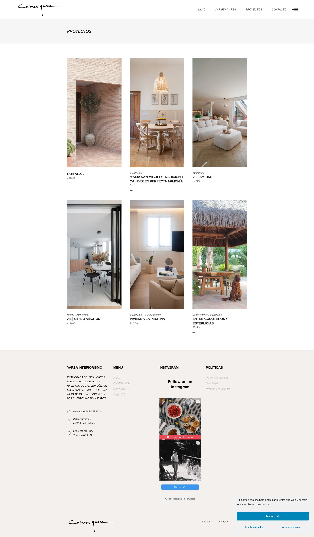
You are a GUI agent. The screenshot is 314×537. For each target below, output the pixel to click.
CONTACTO (119, 394)
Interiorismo (136, 173)
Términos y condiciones (218, 389)
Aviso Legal (212, 383)
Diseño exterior (200, 314)
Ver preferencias (291, 527)
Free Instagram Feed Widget (181, 499)
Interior (70, 314)
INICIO (116, 377)
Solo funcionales (253, 527)
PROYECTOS (119, 389)
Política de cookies (258, 504)
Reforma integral (152, 314)
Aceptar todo (273, 516)
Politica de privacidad (217, 377)
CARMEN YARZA (122, 383)
